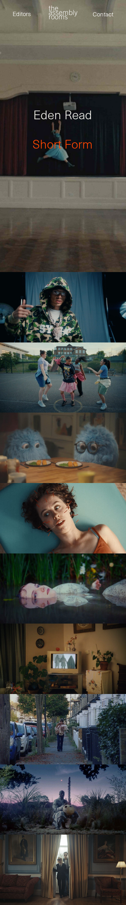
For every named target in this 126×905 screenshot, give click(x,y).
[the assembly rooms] (62, 12)
